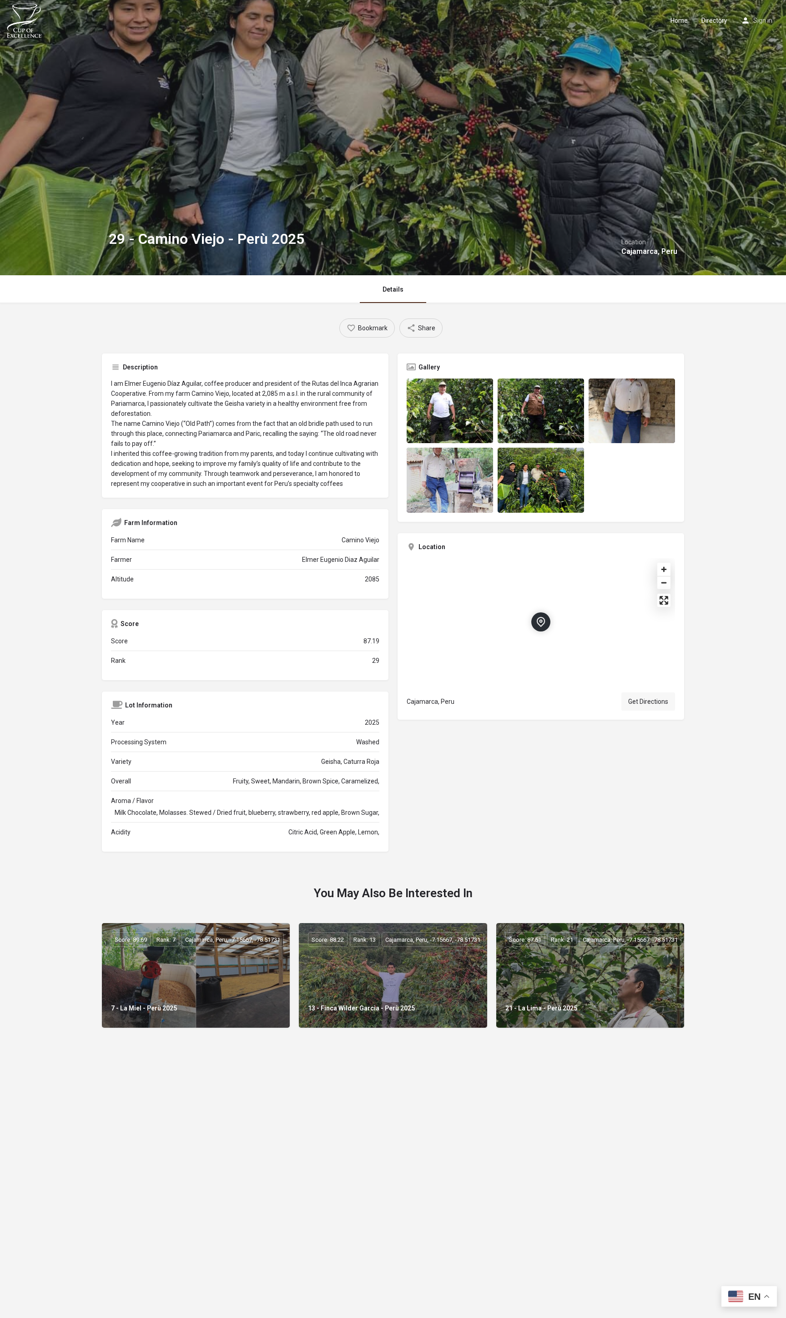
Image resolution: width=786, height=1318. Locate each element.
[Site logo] (25, 19)
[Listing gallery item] (450, 411)
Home (679, 20)
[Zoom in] (663, 569)
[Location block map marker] (540, 621)
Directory (714, 20)
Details (393, 289)
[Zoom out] (663, 582)
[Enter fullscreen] (663, 600)
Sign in (762, 20)
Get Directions (648, 701)
